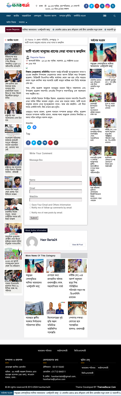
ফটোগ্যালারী (62, 350)
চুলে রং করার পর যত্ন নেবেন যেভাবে (110, 106)
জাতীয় (16, 15)
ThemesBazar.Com (106, 387)
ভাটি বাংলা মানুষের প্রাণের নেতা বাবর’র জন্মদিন (44, 42)
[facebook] (86, 6)
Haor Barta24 (48, 240)
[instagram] (97, 6)
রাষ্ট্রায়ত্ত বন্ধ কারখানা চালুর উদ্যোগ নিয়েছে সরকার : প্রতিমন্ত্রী (13, 169)
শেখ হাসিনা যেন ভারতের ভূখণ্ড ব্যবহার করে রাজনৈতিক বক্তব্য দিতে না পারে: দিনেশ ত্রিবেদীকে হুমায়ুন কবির (13, 91)
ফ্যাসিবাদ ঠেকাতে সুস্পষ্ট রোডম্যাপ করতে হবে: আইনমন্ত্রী (110, 161)
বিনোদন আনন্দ (50, 15)
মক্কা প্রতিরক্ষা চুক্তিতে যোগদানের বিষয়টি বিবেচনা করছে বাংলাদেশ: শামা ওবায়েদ (96, 194)
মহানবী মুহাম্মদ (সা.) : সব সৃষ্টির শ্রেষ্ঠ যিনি (110, 82)
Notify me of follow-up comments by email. (52, 207)
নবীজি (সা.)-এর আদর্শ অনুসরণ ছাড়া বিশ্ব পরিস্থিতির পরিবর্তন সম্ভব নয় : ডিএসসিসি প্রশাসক (77, 286)
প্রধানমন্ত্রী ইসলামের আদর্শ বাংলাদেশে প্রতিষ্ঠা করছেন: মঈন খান (95, 109)
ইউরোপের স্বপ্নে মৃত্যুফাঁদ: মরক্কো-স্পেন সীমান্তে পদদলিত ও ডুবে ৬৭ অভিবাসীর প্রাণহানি (13, 61)
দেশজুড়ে (52, 39)
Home (30, 39)
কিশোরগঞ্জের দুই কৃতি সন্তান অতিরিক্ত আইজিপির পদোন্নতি (55, 325)
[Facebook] (28, 142)
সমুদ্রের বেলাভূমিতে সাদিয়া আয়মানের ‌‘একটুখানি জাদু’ (101, 64)
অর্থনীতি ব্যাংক (80, 15)
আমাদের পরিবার (45, 350)
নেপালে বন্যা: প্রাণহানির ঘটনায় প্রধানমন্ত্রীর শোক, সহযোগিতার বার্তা (96, 134)
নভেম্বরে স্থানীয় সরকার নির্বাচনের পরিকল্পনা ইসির (33, 321)
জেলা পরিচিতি (42, 39)
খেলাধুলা (37, 15)
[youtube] (107, 6)
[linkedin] (102, 6)
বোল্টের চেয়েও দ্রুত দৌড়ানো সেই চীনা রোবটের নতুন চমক (69, 29)
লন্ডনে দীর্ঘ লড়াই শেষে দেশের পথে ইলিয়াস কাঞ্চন (11, 192)
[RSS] (112, 6)
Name (32, 180)
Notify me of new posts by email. (47, 212)
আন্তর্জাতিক (26, 15)
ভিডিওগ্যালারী (80, 350)
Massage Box (36, 160)
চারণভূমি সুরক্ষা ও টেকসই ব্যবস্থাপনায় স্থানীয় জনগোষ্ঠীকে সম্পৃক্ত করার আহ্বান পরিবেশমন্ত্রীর (95, 165)
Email (32, 188)
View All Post (77, 245)
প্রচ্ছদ (8, 15)
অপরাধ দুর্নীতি (65, 15)
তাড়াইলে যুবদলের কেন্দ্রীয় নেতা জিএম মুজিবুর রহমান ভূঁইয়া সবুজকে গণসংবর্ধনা (13, 240)
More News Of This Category (40, 255)
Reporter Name (37, 57)
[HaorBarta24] (18, 4)
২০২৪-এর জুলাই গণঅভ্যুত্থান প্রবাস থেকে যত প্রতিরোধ (12, 263)
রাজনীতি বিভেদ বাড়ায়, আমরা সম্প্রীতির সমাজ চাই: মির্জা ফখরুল (13, 215)
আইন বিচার (11, 22)
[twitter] (91, 6)
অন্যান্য (22, 22)
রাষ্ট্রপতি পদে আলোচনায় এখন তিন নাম (13, 118)
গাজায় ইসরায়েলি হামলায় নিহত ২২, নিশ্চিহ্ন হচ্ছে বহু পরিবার (12, 287)
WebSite (34, 196)
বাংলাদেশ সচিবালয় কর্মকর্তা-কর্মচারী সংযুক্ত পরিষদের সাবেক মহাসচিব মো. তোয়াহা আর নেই (12, 144)
